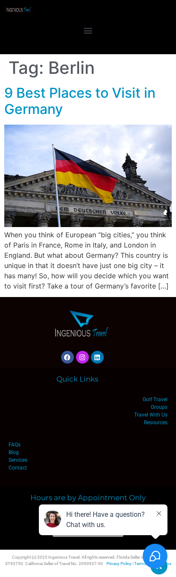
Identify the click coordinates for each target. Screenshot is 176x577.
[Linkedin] (97, 357)
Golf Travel (155, 399)
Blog (14, 452)
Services (18, 460)
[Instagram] (82, 357)
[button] (88, 30)
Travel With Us (150, 415)
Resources (155, 422)
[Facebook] (67, 357)
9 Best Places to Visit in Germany (79, 101)
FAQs (15, 445)
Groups (159, 407)
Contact (18, 468)
